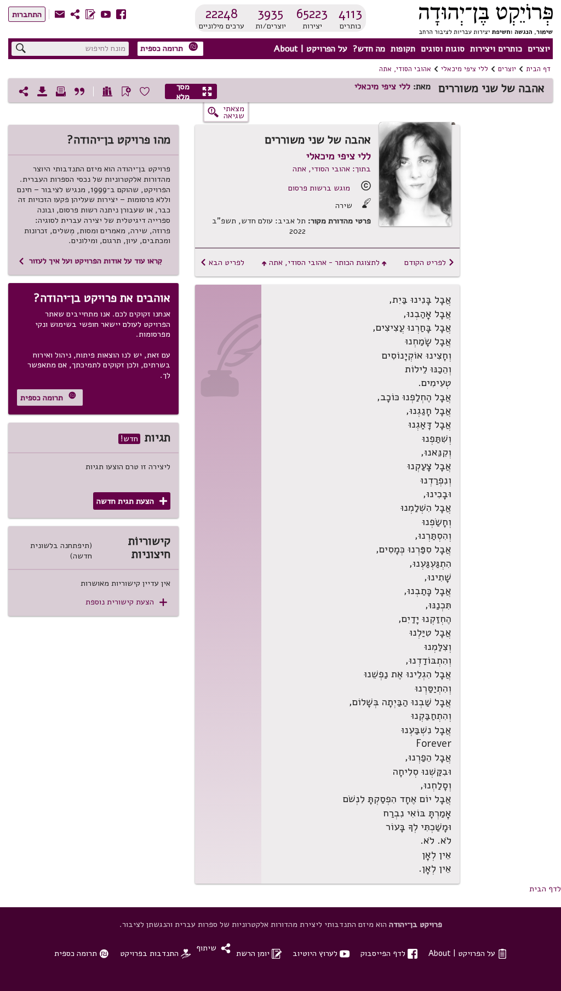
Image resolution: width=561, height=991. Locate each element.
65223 (312, 13)
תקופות (403, 49)
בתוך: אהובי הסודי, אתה (332, 168)
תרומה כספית (169, 48)
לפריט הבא (222, 262)
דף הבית (538, 69)
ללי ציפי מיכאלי (464, 69)
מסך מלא (194, 91)
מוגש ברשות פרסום (319, 187)
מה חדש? (369, 49)
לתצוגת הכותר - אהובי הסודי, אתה (324, 262)
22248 (221, 13)
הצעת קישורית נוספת (126, 602)
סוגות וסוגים (443, 49)
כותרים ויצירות (496, 49)
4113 (350, 13)
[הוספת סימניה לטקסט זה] (126, 91)
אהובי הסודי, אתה (405, 69)
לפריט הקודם (429, 262)
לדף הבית (545, 888)
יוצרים (539, 49)
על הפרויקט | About (310, 49)
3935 (270, 13)
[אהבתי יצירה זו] (145, 91)
